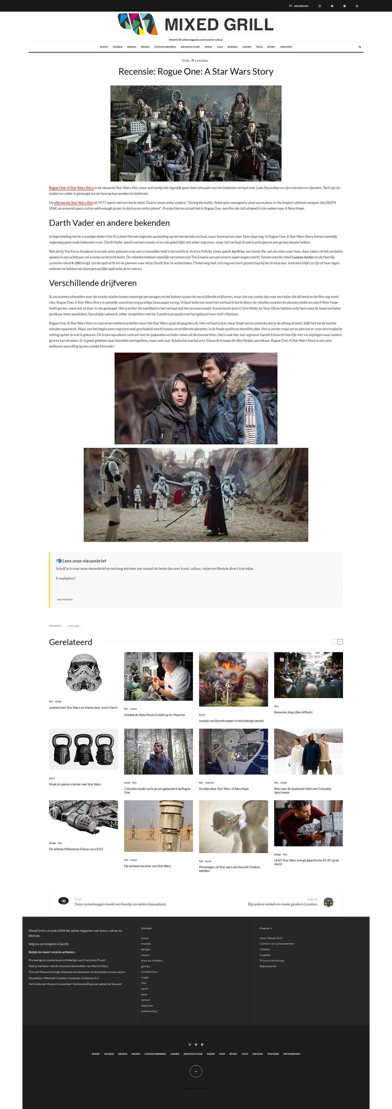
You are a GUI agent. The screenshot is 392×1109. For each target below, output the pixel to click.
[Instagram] (319, 6)
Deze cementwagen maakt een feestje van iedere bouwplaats (120, 902)
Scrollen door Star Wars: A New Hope (224, 788)
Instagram (50, 944)
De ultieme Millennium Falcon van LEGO (76, 849)
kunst (104, 46)
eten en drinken (165, 46)
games (247, 46)
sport (271, 46)
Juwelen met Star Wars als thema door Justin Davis (83, 707)
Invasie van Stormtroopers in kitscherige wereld (231, 721)
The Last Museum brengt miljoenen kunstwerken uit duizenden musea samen (77, 972)
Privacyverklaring (272, 960)
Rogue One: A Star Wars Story (71, 188)
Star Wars (74, 626)
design (131, 46)
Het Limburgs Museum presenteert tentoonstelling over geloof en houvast (75, 984)
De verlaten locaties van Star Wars (147, 866)
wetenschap (149, 1011)
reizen (145, 46)
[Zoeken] (357, 6)
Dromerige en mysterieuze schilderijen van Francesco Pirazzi (67, 960)
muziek (117, 46)
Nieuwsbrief (268, 966)
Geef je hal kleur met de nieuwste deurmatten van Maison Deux (68, 966)
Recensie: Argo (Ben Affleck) (293, 712)
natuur (145, 1000)
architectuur (190, 46)
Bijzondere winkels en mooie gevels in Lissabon (282, 902)
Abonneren (65, 599)
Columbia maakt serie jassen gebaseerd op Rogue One (157, 790)
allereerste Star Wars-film (73, 202)
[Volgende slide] (340, 641)
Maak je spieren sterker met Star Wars (75, 784)
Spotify (64, 944)
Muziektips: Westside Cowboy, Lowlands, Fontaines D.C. (64, 978)
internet (209, 782)
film (220, 46)
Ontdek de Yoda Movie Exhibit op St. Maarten (154, 715)
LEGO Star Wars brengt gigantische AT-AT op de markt (306, 862)
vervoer (286, 46)
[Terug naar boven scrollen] (196, 1071)
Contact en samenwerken (277, 943)
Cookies (265, 955)
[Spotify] (344, 6)
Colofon (265, 949)
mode (208, 46)
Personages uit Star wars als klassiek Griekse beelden (229, 868)
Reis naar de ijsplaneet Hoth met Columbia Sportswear (302, 790)
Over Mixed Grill (271, 938)
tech (259, 46)
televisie (147, 1005)
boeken (233, 46)
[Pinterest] (332, 6)
